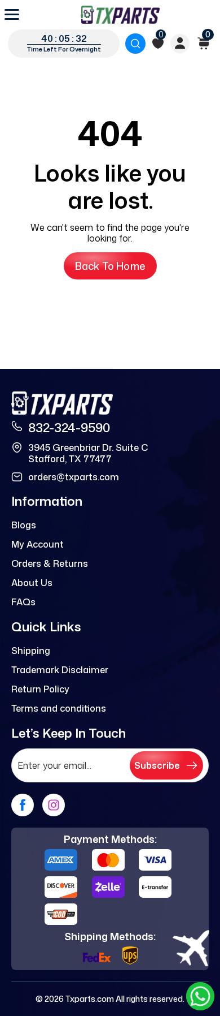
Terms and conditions (58, 708)
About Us (31, 582)
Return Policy (40, 689)
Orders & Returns (49, 563)
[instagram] (53, 805)
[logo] (120, 15)
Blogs (23, 525)
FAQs (23, 602)
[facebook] (22, 805)
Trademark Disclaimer (59, 669)
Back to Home (110, 266)
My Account (37, 544)
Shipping (30, 650)
